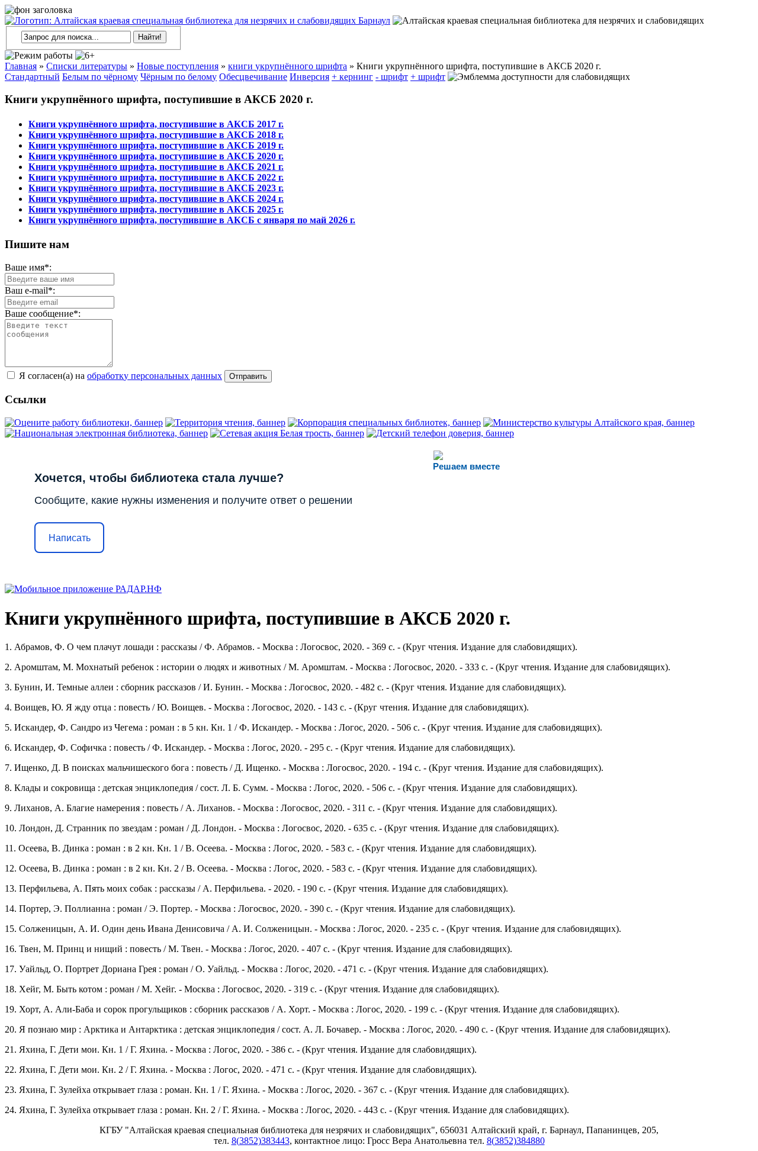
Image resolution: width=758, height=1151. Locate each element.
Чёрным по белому (178, 77)
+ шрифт (427, 77)
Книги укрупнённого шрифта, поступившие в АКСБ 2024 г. (156, 199)
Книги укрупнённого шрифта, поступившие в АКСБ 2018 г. (156, 135)
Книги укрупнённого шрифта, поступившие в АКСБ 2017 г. (156, 124)
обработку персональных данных (154, 376)
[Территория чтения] (225, 422)
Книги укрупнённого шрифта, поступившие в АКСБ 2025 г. (156, 209)
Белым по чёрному (100, 77)
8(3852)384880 (516, 1141)
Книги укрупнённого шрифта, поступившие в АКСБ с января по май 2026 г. (191, 220)
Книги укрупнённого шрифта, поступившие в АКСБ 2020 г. (156, 156)
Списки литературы (86, 66)
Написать (70, 538)
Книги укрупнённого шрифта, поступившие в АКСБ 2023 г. (156, 188)
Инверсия (309, 77)
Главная (21, 66)
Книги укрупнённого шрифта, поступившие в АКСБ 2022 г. (156, 177)
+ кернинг (352, 77)
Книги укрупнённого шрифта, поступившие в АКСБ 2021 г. (156, 167)
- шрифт (391, 77)
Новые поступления (178, 66)
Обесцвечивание (253, 77)
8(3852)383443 (261, 1141)
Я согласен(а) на (119, 376)
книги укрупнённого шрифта (287, 66)
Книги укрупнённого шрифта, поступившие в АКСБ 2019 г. (156, 145)
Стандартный (32, 77)
